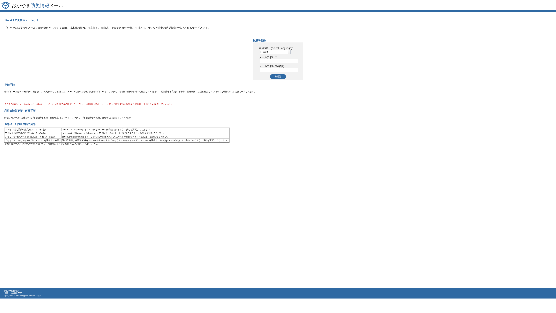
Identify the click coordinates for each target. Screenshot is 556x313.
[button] (278, 77)
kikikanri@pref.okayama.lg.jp (28, 296)
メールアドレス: (268, 57)
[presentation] (289, 52)
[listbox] (275, 52)
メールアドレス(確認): (272, 66)
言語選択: (276, 48)
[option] (264, 52)
